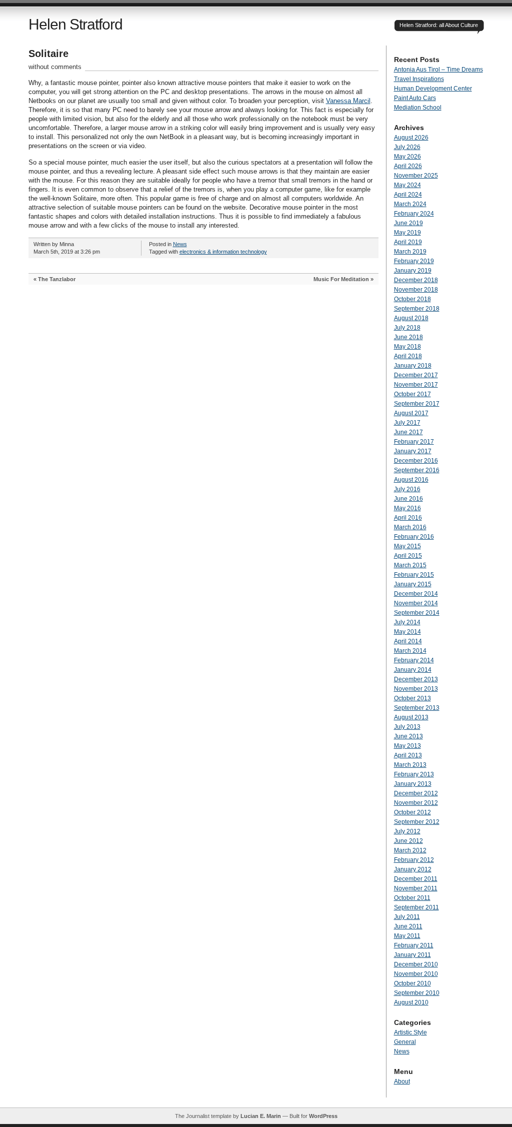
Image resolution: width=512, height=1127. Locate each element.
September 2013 (417, 707)
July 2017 (407, 422)
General (405, 1041)
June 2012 (408, 840)
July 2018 (407, 327)
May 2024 (407, 185)
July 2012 (407, 831)
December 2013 (416, 679)
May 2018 (407, 346)
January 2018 (413, 365)
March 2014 (410, 650)
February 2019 (414, 261)
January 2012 (413, 869)
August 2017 (411, 413)
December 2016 (416, 460)
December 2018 (416, 280)
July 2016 (407, 489)
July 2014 (407, 622)
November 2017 (416, 384)
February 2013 (414, 774)
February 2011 (414, 945)
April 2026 (408, 166)
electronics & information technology (223, 252)
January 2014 (413, 669)
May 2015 (407, 546)
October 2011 (412, 897)
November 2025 (416, 175)
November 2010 (416, 973)
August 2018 (411, 318)
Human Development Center (433, 88)
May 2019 (407, 232)
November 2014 (416, 603)
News (180, 244)
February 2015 (414, 574)
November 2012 (416, 802)
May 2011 (407, 935)
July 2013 (407, 726)
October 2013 (412, 698)
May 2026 (407, 156)
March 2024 (410, 204)
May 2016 (407, 508)
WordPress (323, 1116)
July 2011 (407, 916)
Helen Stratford (75, 24)
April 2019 (408, 242)
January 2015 (413, 584)
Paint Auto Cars (415, 98)
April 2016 (408, 517)
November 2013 (416, 688)
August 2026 (411, 137)
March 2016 (410, 527)
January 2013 (413, 783)
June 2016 (408, 498)
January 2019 (413, 270)
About (402, 1081)
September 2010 (417, 992)
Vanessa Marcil (348, 101)
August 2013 (411, 717)
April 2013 (408, 755)
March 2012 (410, 850)
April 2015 (408, 555)
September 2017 (417, 403)
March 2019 (410, 251)
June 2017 (408, 432)
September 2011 (416, 907)
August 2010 (411, 1002)
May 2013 (407, 745)
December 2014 (416, 593)
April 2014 (408, 641)
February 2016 (414, 536)
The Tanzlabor (57, 279)
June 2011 (408, 926)
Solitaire (48, 53)
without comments (55, 67)
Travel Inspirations (419, 79)
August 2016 (411, 479)
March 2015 (410, 565)
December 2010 (416, 964)
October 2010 (412, 983)
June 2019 (408, 223)
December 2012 (416, 793)
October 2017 (412, 394)
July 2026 (407, 147)
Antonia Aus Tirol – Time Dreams (438, 69)
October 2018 (412, 299)
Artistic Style (410, 1032)
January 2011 (412, 954)
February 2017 (414, 441)
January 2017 (413, 451)
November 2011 (416, 888)
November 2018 (416, 289)
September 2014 (417, 612)
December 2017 (416, 375)
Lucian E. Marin (260, 1116)
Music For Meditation (341, 279)
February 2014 (414, 660)
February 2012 (414, 859)
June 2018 (408, 337)
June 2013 (408, 736)
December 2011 (416, 878)
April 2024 (408, 194)
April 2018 (408, 356)
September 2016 (417, 470)
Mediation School (418, 107)
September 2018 (417, 308)
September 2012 (417, 821)
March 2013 (410, 764)
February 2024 (414, 213)
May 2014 (407, 631)
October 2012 (412, 812)
